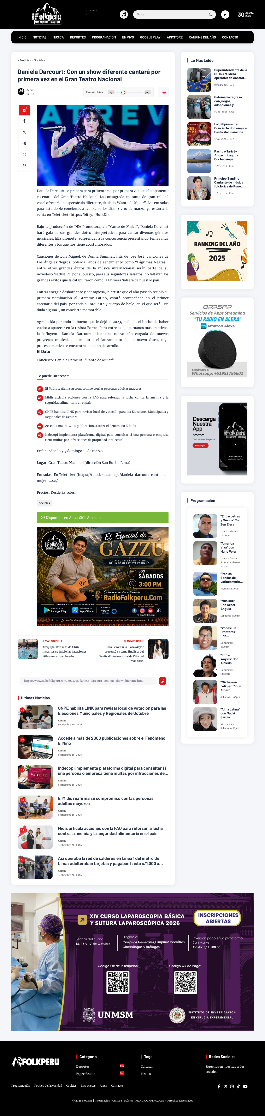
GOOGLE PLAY (150, 37)
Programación (20, 1085)
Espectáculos (100, 1074)
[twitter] (225, 1086)
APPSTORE (175, 37)
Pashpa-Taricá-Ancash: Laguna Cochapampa (226, 155)
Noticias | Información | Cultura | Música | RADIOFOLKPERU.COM (123, 1100)
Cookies (71, 1085)
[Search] (211, 14)
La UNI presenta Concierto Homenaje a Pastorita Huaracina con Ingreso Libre (230, 128)
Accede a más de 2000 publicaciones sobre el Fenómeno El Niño (90, 426)
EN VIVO (128, 37)
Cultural (147, 1066)
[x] (24, 132)
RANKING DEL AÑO (202, 37)
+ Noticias (24, 60)
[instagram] (232, 1086)
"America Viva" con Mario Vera (228, 547)
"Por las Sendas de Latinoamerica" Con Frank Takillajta (231, 578)
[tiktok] (238, 1086)
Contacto (117, 1085)
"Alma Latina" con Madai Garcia (230, 713)
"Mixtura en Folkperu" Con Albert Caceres (230, 686)
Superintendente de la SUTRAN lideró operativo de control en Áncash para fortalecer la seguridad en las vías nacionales (230, 74)
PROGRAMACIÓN (104, 37)
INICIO (22, 37)
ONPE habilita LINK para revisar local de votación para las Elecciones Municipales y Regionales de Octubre (107, 414)
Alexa (103, 1085)
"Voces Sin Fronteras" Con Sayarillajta (228, 632)
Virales (146, 1074)
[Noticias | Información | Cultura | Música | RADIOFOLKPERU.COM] (37, 24)
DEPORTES (78, 37)
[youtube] (244, 1086)
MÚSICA (58, 37)
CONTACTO (230, 37)
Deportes (100, 1066)
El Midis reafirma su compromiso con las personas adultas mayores (93, 388)
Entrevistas (88, 1085)
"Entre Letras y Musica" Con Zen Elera (230, 520)
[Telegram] (24, 143)
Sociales (39, 60)
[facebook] (24, 121)
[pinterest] (24, 165)
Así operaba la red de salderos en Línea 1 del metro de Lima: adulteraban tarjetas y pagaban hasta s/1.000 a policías (108, 861)
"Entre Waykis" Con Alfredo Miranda (229, 659)
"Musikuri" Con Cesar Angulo (227, 605)
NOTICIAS (39, 37)
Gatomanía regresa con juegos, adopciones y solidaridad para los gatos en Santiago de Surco (229, 101)
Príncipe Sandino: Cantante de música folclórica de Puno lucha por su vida (228, 182)
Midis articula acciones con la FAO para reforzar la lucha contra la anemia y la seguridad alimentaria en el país (107, 400)
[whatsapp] (24, 154)
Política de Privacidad (48, 1085)
